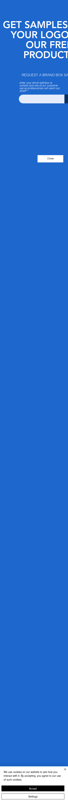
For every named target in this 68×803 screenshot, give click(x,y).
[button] (50, 158)
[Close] (63, 771)
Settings (33, 796)
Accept (33, 788)
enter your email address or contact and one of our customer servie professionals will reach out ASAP (40, 86)
